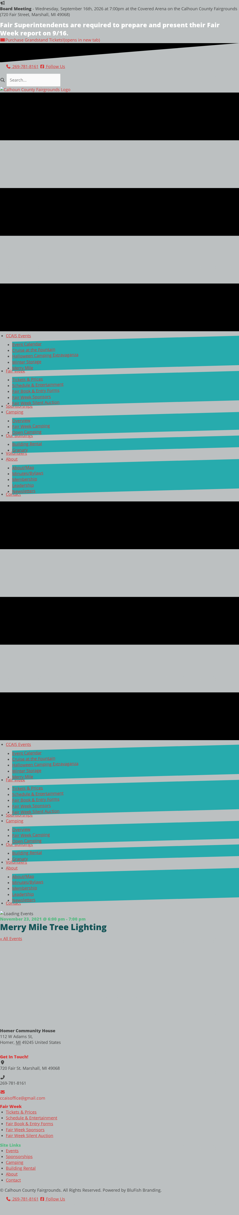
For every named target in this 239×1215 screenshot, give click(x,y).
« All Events (11, 938)
